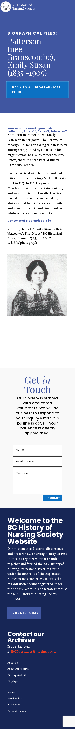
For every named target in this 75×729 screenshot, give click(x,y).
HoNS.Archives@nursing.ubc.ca (34, 652)
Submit (54, 498)
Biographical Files (18, 675)
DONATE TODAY (25, 613)
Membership (15, 698)
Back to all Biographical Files (36, 89)
